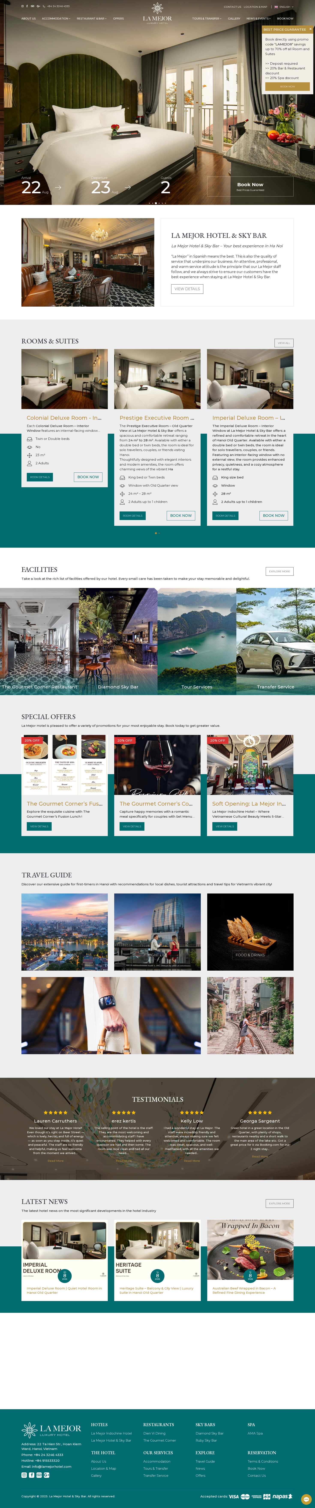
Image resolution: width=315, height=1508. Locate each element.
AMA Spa (255, 1433)
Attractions (64, 955)
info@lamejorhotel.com (51, 1467)
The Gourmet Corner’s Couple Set (166, 803)
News (200, 1468)
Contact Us (232, 6)
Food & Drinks (250, 955)
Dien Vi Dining (154, 1433)
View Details (187, 289)
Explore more (279, 571)
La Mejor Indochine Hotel (111, 1433)
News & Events (258, 18)
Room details (40, 515)
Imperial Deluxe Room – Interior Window (176, 418)
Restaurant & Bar (91, 18)
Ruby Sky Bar (206, 1440)
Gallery (234, 18)
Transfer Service (155, 1476)
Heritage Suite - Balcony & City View (261, 418)
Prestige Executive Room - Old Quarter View (88, 418)
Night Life (157, 955)
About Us (28, 18)
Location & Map (255, 6)
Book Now (285, 18)
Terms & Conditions (263, 1461)
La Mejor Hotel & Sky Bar (111, 1440)
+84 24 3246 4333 (58, 6)
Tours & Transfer (206, 18)
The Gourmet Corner (159, 1440)
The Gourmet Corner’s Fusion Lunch (76, 803)
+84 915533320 (47, 1461)
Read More (56, 1160)
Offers (118, 18)
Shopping (111, 1039)
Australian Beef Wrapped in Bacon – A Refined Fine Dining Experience (244, 1290)
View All (284, 343)
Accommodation (55, 18)
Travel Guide (205, 1461)
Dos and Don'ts (250, 1039)
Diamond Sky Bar (210, 1433)
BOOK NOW (287, 86)
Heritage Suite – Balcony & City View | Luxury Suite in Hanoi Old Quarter (156, 1290)
